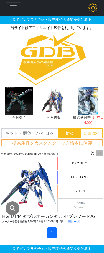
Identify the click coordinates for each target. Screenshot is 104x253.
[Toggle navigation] (13, 7)
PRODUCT (80, 163)
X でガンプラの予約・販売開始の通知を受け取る (52, 19)
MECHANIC (80, 177)
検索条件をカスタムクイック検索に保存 (52, 143)
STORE (80, 190)
